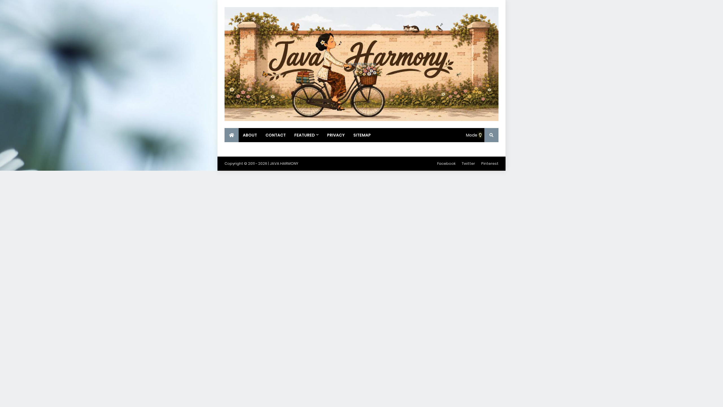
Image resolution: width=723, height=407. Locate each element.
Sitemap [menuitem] (362, 135)
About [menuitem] (250, 135)
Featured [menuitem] (304, 135)
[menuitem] (232, 135)
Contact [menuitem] (275, 135)
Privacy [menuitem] (336, 135)
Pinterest (489, 163)
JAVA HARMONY (284, 163)
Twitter (468, 163)
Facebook (446, 163)
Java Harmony (361, 64)
